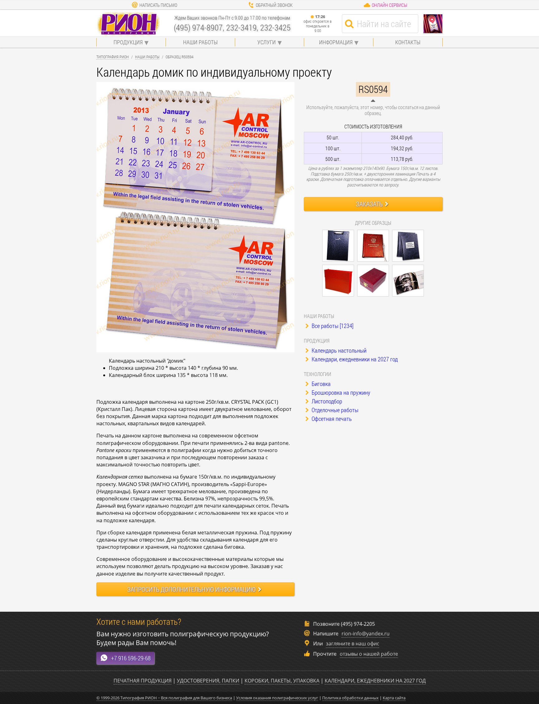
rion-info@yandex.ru (366, 633)
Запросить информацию (191, 589)
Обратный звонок (274, 5)
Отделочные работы (334, 410)
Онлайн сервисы (389, 5)
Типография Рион (112, 56)
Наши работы (200, 42)
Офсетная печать (331, 418)
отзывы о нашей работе (369, 653)
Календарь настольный (338, 350)
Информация (335, 42)
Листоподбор (326, 401)
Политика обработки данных (350, 698)
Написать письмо (158, 5)
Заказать (369, 204)
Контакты (407, 42)
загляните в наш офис (352, 643)
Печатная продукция (143, 680)
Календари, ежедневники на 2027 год (354, 359)
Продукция (128, 42)
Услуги (266, 42)
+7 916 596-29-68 (131, 658)
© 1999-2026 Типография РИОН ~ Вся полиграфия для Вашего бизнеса (164, 698)
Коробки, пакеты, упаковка (282, 680)
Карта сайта (394, 698)
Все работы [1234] (331, 326)
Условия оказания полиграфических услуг (277, 698)
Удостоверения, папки (208, 680)
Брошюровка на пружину (340, 392)
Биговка (320, 384)
